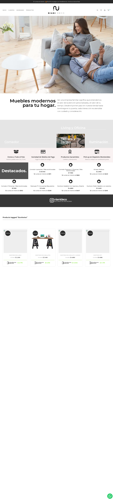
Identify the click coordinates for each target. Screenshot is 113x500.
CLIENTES (11, 10)
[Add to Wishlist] (25, 231)
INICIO (4, 10)
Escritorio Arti (97, 255)
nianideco (60, 199)
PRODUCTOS (30, 10)
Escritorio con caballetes (42, 255)
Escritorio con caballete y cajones (70, 255)
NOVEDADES (20, 10)
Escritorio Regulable (15, 255)
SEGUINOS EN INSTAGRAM (63, 201)
